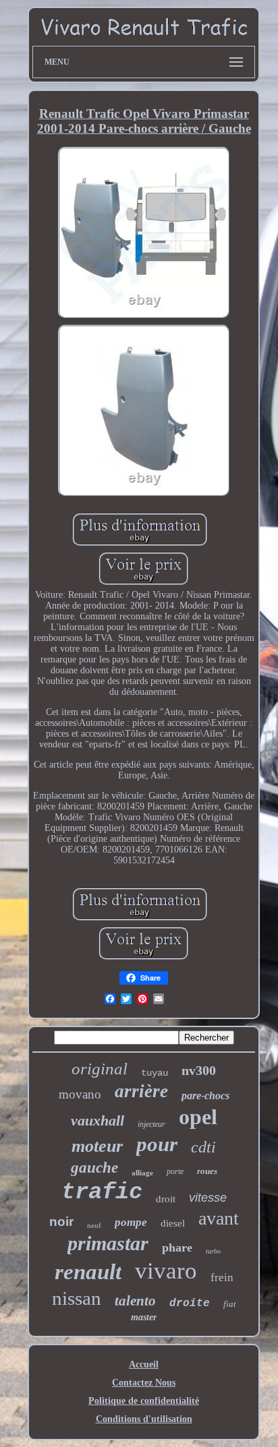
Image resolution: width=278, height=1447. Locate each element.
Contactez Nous (143, 1383)
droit (165, 1198)
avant (218, 1218)
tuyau (154, 1073)
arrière (141, 1091)
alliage (142, 1173)
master (144, 1317)
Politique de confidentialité (143, 1401)
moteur (97, 1146)
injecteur (151, 1124)
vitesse (208, 1197)
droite (189, 1303)
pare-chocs (205, 1095)
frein (222, 1277)
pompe (131, 1222)
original (100, 1068)
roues (207, 1171)
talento (135, 1301)
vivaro (166, 1271)
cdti (203, 1147)
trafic (101, 1192)
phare (177, 1247)
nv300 (199, 1070)
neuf (94, 1225)
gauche (94, 1167)
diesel (173, 1223)
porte (175, 1171)
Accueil (144, 1364)
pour (156, 1144)
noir (61, 1221)
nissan (76, 1298)
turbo (213, 1251)
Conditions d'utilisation (144, 1419)
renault (88, 1272)
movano (80, 1094)
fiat (229, 1304)
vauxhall (97, 1120)
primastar (107, 1243)
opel (198, 1117)
